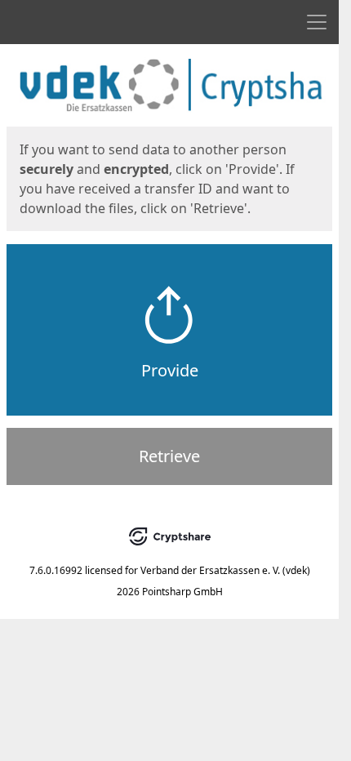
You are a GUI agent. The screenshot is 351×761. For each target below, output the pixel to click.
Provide (169, 370)
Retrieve (169, 456)
